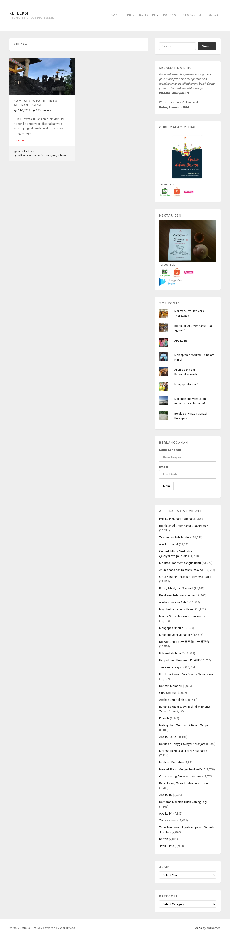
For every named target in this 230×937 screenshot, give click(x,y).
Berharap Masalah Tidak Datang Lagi (183, 802)
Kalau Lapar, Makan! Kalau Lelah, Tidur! (184, 783)
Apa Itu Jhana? (168, 544)
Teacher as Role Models (175, 537)
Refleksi (19, 13)
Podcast (170, 15)
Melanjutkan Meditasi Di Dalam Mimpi (183, 725)
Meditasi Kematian (171, 762)
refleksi (30, 151)
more (19, 140)
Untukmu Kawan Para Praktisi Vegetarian (186, 674)
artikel (21, 151)
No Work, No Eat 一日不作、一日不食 (184, 642)
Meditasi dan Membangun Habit (180, 563)
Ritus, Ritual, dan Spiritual (176, 588)
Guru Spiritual (168, 693)
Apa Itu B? (180, 340)
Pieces (197, 928)
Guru (127, 15)
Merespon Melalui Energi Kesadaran (183, 751)
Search (207, 46)
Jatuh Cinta (166, 846)
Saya (114, 15)
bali (20, 155)
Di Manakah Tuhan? (171, 653)
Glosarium (192, 15)
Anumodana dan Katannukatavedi (181, 570)
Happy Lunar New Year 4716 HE (179, 660)
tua (54, 155)
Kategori (147, 15)
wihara (62, 155)
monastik (37, 155)
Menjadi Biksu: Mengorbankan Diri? (182, 769)
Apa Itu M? (166, 813)
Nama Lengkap (170, 450)
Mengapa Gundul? (186, 384)
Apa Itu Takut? (168, 737)
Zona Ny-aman (168, 820)
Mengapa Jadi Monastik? (175, 635)
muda (47, 155)
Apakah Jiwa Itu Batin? (174, 602)
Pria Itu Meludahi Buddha (175, 519)
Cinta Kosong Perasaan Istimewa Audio (185, 577)
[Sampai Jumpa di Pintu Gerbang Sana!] (42, 76)
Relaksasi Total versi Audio (177, 595)
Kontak (212, 15)
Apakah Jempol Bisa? (173, 700)
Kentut (163, 839)
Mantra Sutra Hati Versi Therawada (182, 616)
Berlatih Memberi (170, 686)
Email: (163, 467)
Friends (164, 718)
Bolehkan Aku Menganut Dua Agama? (183, 526)
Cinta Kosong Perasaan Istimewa (181, 776)
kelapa (27, 155)
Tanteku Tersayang (171, 667)
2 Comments (43, 110)
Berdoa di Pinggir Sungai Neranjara (182, 744)
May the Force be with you (177, 609)
